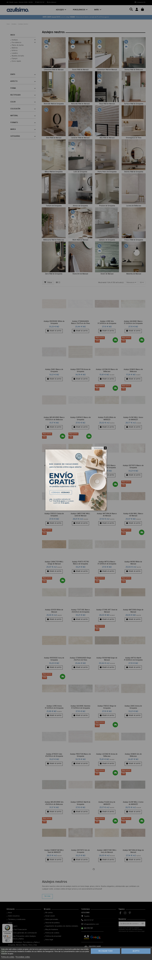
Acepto (136, 951)
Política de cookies (7, 957)
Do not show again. (98, 448)
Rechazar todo (105, 951)
